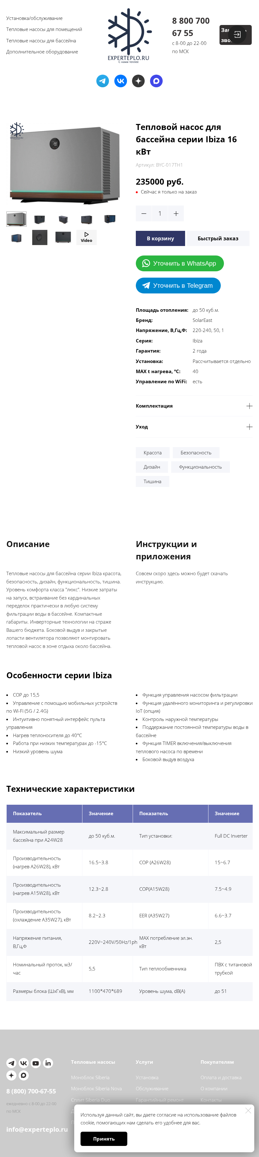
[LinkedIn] (48, 1063)
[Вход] (237, 34)
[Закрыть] (248, 1110)
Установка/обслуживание (34, 18)
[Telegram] (102, 81)
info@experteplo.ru (32, 1129)
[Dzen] (138, 81)
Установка (147, 1077)
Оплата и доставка (221, 1077)
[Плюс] (176, 213)
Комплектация (154, 406)
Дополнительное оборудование (42, 51)
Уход (142, 426)
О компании (214, 1088)
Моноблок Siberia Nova (96, 1088)
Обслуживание (152, 1088)
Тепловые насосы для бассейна (41, 40)
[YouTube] (36, 1063)
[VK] (120, 81)
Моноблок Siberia (90, 1077)
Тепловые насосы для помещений (44, 29)
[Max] (156, 81)
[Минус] (144, 213)
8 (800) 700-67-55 (31, 1091)
